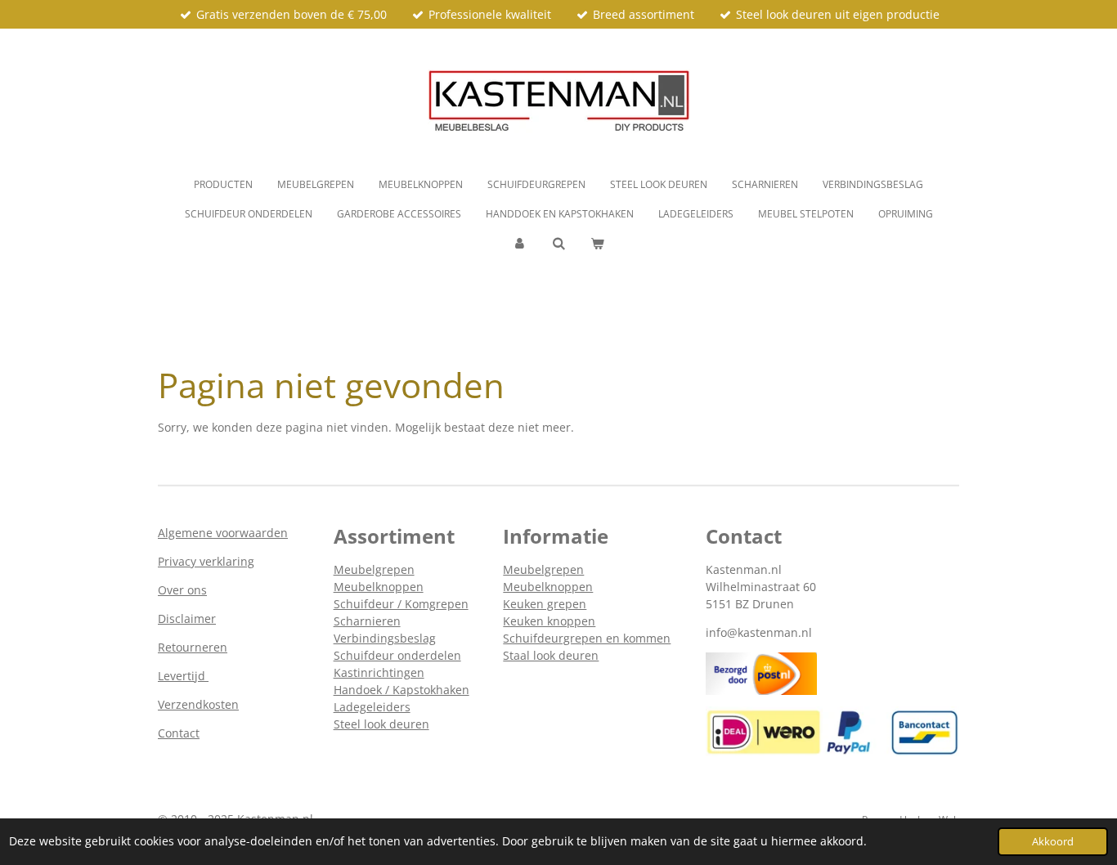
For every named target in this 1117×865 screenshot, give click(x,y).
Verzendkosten (198, 704)
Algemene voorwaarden (223, 532)
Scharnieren (367, 621)
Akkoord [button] (1053, 842)
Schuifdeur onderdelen (397, 655)
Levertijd (183, 675)
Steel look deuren (381, 724)
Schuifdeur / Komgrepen (401, 604)
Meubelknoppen (379, 586)
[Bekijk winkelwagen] (596, 243)
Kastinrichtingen (379, 672)
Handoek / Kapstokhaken (401, 689)
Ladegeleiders (372, 707)
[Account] (520, 243)
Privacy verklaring (206, 561)
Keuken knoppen (549, 621)
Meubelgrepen (374, 569)
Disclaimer (187, 618)
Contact (179, 733)
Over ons (182, 590)
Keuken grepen (544, 604)
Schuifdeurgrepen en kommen (587, 638)
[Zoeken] (559, 243)
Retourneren (192, 647)
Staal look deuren (551, 655)
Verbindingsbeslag (385, 638)
